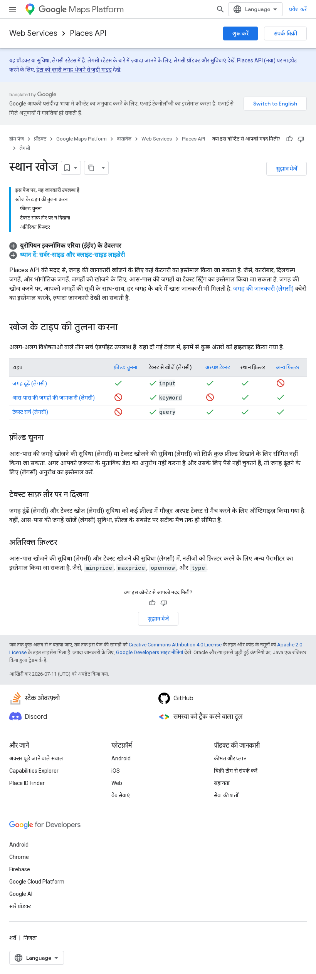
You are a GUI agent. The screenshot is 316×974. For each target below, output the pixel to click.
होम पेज (16, 139)
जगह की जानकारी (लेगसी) (263, 288)
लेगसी (24, 148)
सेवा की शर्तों (226, 795)
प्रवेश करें (298, 9)
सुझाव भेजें (286, 168)
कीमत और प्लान (230, 758)
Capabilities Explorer (34, 771)
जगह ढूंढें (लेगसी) (29, 383)
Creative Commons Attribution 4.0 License (175, 645)
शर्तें (12, 938)
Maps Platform (96, 9)
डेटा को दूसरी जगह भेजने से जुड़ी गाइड (74, 70)
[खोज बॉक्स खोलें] (220, 9)
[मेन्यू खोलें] (12, 9)
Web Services (33, 33)
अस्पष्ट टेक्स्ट (217, 367)
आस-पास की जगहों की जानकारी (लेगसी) (53, 398)
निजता (30, 938)
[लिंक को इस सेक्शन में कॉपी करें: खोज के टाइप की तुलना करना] (125, 328)
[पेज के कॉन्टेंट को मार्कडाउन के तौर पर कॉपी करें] (91, 167)
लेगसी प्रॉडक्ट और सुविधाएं (200, 60)
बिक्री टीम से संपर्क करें (235, 771)
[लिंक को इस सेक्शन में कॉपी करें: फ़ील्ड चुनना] (51, 438)
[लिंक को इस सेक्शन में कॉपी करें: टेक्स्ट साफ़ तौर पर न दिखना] (96, 495)
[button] (65, 245)
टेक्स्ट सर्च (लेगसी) (30, 412)
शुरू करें (240, 33)
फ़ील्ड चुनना (126, 367)
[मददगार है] (289, 139)
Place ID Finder (27, 783)
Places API (88, 33)
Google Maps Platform (81, 139)
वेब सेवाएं (120, 795)
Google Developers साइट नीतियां (149, 652)
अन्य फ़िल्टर (287, 367)
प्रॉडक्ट (40, 139)
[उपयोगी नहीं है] (301, 139)
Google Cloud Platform (36, 882)
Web (116, 783)
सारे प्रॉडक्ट (20, 906)
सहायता (222, 783)
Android (121, 758)
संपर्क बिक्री (285, 33)
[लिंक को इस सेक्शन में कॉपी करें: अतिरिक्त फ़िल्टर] (64, 542)
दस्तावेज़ (124, 139)
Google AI (20, 894)
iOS (115, 771)
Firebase (19, 869)
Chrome (19, 857)
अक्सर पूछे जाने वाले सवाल (36, 758)
